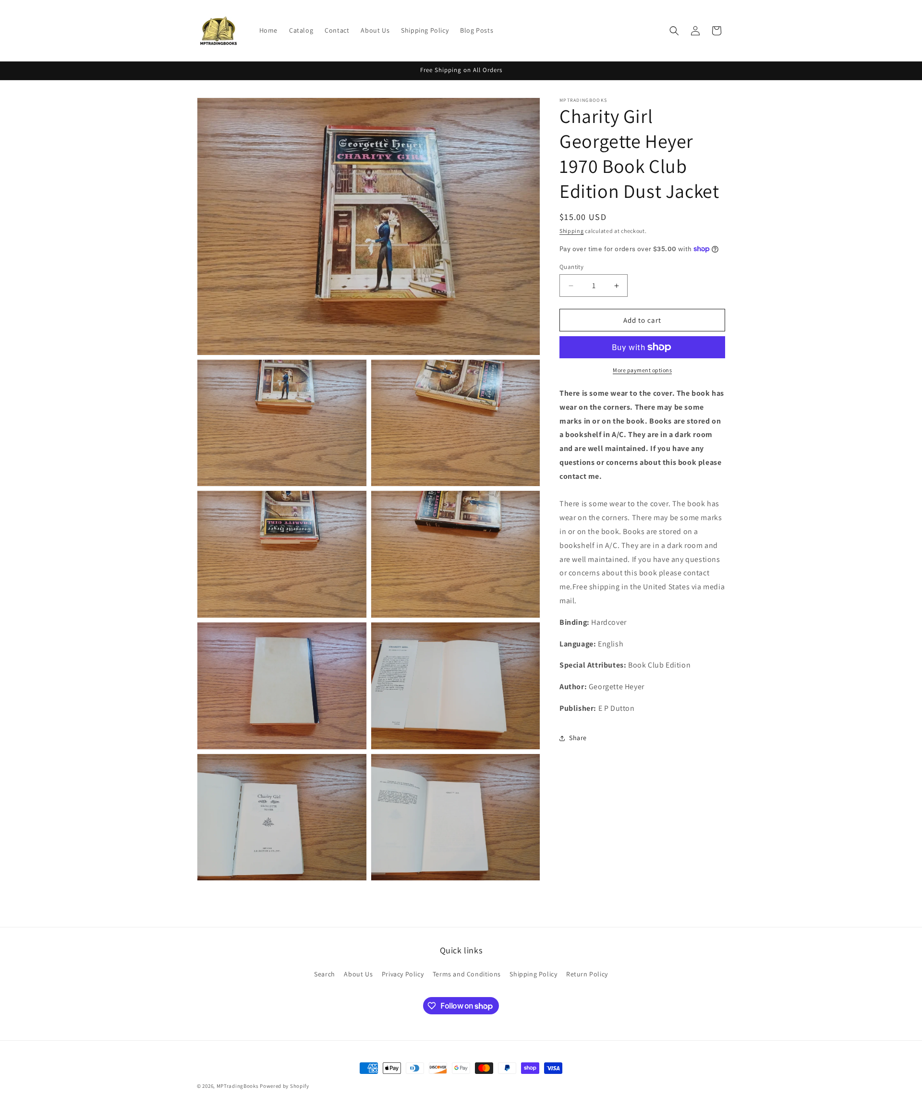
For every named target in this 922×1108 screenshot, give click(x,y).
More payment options (642, 370)
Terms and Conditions (467, 974)
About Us (358, 974)
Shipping (571, 230)
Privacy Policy (403, 974)
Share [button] (578, 737)
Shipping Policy (533, 974)
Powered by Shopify (284, 1086)
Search (324, 974)
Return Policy (587, 974)
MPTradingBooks (238, 1086)
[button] (674, 30)
